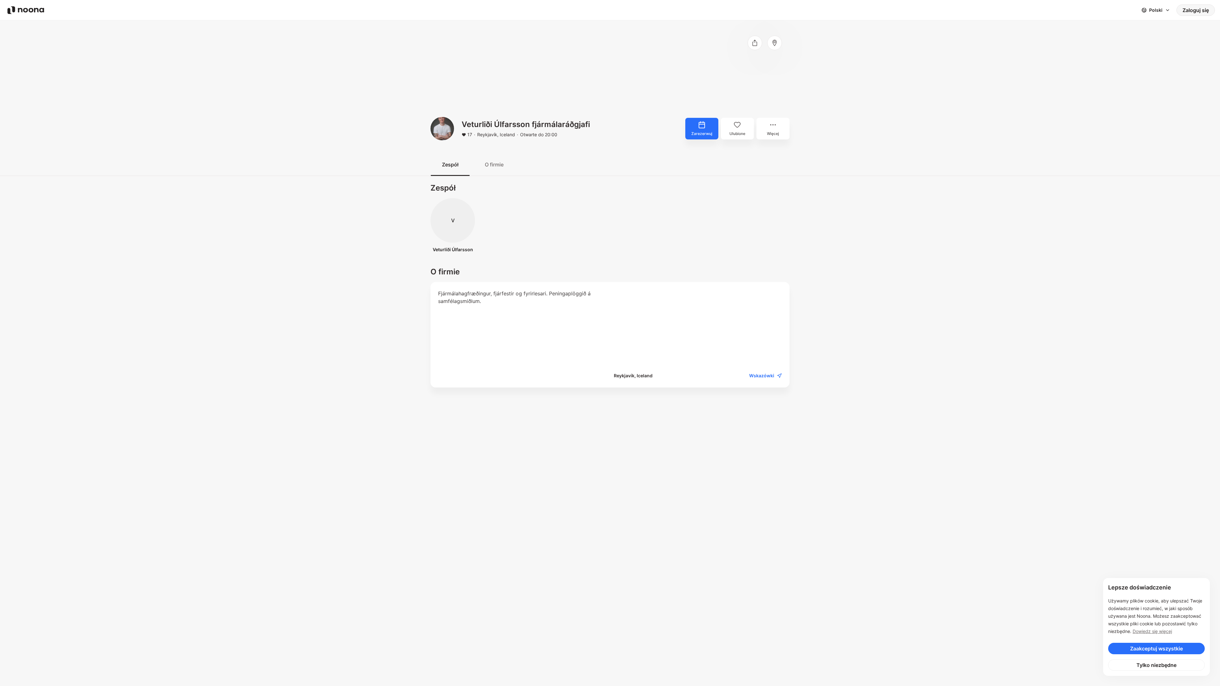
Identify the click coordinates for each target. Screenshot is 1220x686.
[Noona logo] (25, 10)
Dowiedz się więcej (1152, 631)
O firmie (494, 164)
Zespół (450, 164)
